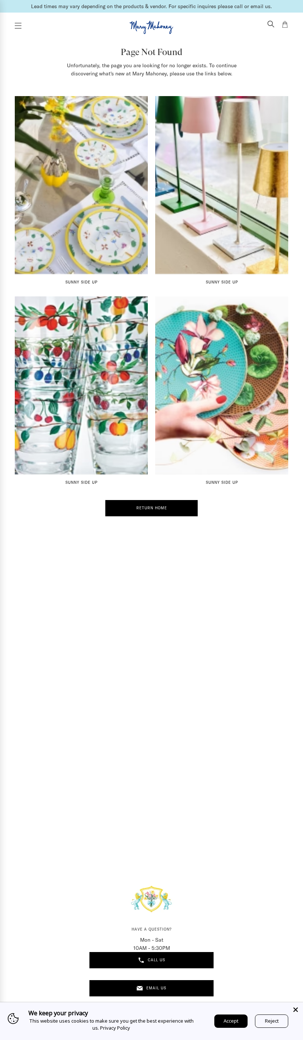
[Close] (295, 1009)
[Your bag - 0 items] (285, 25)
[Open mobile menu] (18, 25)
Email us (156, 988)
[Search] (271, 25)
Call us (156, 960)
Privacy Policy (115, 1027)
